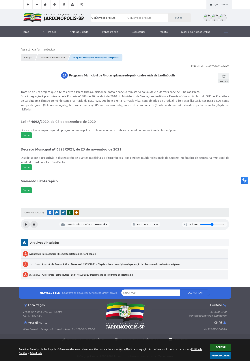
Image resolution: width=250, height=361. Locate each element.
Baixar (26, 135)
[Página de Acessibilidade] (81, 4)
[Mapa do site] (72, 4)
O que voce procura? (103, 17)
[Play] (26, 224)
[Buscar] (179, 18)
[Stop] (34, 224)
